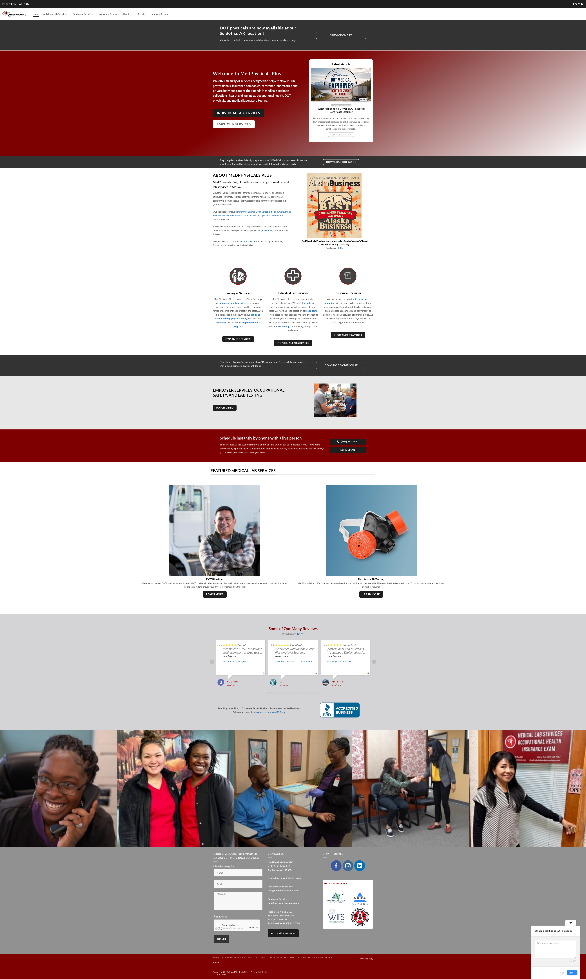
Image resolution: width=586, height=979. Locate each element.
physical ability (239, 318)
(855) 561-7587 (287, 915)
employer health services (232, 302)
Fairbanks (267, 230)
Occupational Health (268, 215)
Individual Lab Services (55, 14)
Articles (142, 14)
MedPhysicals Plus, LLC (234, 661)
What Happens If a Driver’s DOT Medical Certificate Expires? (341, 110)
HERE (339, 248)
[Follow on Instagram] (576, 4)
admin (257, 972)
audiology (221, 322)
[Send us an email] (579, 4)
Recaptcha (220, 916)
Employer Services (83, 14)
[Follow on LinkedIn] (582, 4)
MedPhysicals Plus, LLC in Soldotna (293, 661)
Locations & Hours (159, 14)
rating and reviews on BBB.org (269, 712)
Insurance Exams (108, 14)
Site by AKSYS (219, 975)
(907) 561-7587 (20, 3)
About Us (127, 14)
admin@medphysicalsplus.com (284, 877)
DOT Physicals (244, 241)
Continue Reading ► (341, 135)
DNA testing (282, 326)
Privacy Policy (366, 958)
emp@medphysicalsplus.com (283, 902)
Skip (562, 973)
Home (36, 14)
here (300, 634)
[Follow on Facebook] (573, 4)
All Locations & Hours (283, 933)
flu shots (306, 302)
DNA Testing (249, 215)
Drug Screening (264, 211)
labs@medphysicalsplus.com (283, 890)
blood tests (311, 310)
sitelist (264, 972)
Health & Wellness (232, 215)
